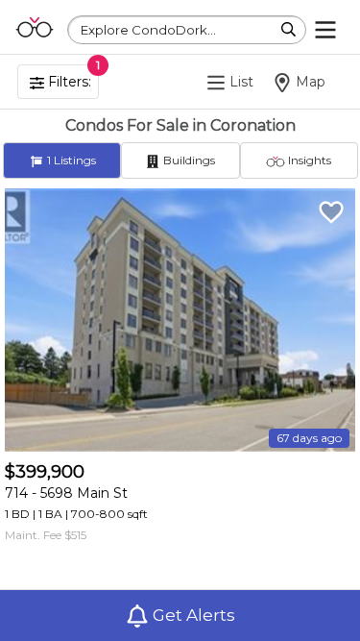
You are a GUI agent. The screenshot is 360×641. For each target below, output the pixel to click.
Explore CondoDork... (148, 29)
